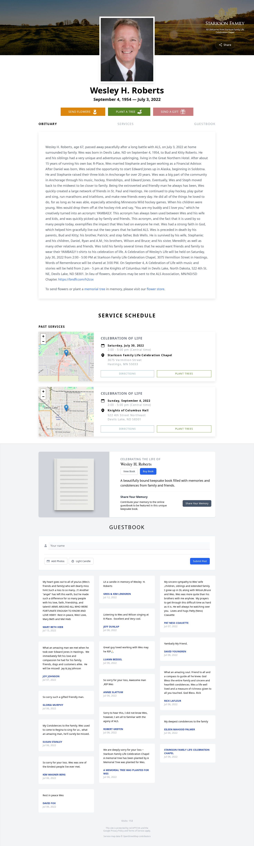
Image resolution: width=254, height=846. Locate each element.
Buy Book (148, 471)
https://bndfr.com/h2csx (76, 279)
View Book (129, 471)
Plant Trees (184, 373)
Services (125, 124)
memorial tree (94, 289)
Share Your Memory (197, 503)
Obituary (48, 124)
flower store (155, 289)
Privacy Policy (117, 830)
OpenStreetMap (130, 836)
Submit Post (200, 561)
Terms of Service (136, 830)
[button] (66, 353)
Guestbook (204, 124)
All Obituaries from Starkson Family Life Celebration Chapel (225, 31)
